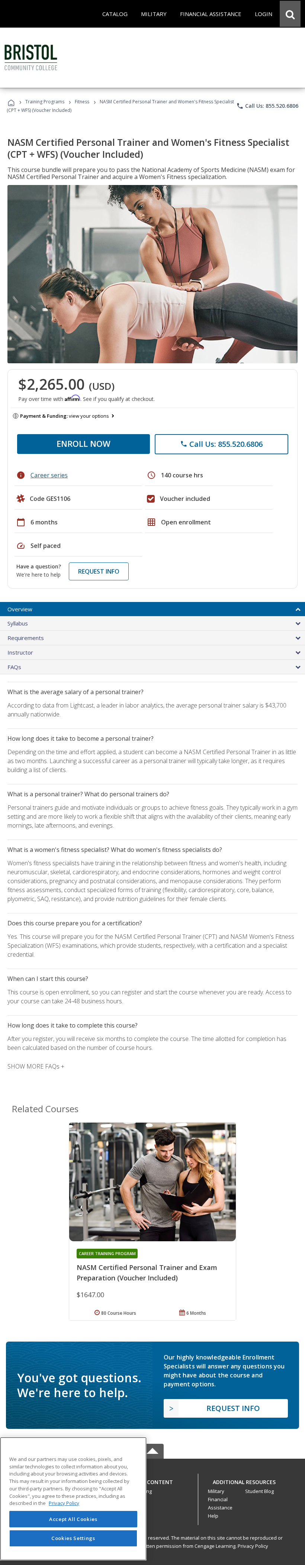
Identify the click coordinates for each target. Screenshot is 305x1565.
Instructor (20, 652)
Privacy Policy (253, 1546)
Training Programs (44, 101)
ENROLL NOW (83, 443)
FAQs (14, 667)
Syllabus (17, 623)
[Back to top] (152, 1480)
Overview (19, 609)
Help (213, 1515)
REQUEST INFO (98, 571)
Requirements (25, 638)
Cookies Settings (73, 1538)
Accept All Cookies (73, 1519)
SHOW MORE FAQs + (35, 1066)
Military (216, 1491)
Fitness (82, 101)
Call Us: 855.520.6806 (267, 106)
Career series (49, 475)
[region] (73, 1499)
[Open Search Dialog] (290, 14)
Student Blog (259, 1491)
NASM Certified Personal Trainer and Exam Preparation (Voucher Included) (147, 1272)
